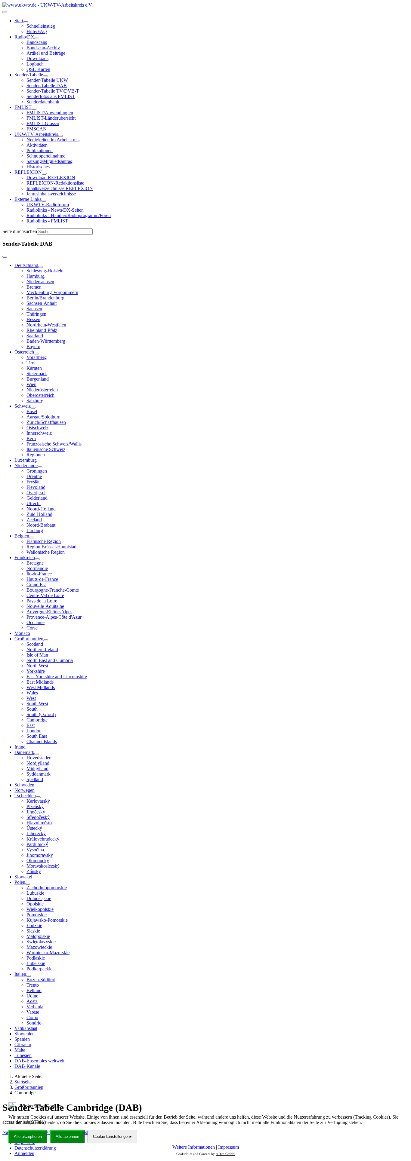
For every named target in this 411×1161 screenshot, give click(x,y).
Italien (20, 974)
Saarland (34, 335)
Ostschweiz (37, 427)
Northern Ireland (42, 649)
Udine (32, 995)
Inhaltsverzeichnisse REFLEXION (59, 188)
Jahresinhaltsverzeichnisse (51, 193)
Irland (20, 746)
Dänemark (24, 752)
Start (18, 20)
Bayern (33, 346)
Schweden (24, 784)
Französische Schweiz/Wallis (54, 443)
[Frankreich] (37, 559)
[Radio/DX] (36, 38)
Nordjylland (37, 763)
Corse (32, 627)
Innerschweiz (39, 433)
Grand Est (36, 584)
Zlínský (33, 871)
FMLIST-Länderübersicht (51, 118)
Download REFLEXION (50, 177)
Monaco (22, 633)
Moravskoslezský (43, 865)
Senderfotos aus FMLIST (50, 96)
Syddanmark (38, 774)
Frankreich (24, 557)
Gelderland (37, 498)
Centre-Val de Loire (45, 595)
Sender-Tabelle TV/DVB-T (52, 90)
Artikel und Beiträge (45, 53)
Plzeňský (35, 806)
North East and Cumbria (49, 660)
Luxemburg (25, 460)
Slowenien (24, 1033)
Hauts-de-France (42, 579)
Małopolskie (38, 936)
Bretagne (35, 562)
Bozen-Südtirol (40, 979)
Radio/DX (24, 36)
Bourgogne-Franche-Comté (52, 590)
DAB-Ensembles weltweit (39, 1060)
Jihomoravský (39, 855)
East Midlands (40, 682)
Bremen (34, 286)
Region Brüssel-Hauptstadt (52, 546)
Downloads (37, 58)
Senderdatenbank (42, 101)
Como (32, 1017)
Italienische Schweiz (45, 449)
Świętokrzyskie (41, 941)
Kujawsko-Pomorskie (47, 920)
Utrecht (33, 503)
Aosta (32, 1001)
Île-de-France (39, 573)
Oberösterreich (40, 395)
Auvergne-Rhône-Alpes (49, 611)
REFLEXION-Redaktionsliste (55, 182)
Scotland (34, 644)
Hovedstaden (38, 757)
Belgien (21, 535)
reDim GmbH (225, 1154)
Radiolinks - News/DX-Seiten (55, 210)
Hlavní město (39, 822)
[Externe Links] (43, 201)
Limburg (34, 530)
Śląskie (33, 930)
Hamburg (35, 276)
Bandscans (36, 42)
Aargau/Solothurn (43, 416)
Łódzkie (34, 925)
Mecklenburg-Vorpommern (52, 292)
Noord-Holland (41, 508)
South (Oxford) (41, 714)
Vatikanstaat (25, 1028)
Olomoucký (37, 860)
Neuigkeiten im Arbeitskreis (52, 139)
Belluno (34, 990)
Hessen (33, 319)
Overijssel (35, 492)
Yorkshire (35, 671)
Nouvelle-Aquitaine (45, 606)
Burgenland (37, 378)
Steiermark (36, 373)
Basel (31, 411)
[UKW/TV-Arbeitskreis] (60, 136)
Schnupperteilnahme (45, 155)
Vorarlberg (36, 357)
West (31, 698)
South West (37, 703)
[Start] (25, 22)
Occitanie (35, 622)
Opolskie (35, 903)
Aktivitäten (37, 145)
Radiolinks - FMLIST (47, 220)
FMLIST (23, 107)
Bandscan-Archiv (43, 47)
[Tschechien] (38, 797)
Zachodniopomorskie (46, 887)
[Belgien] (31, 537)
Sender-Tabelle (28, 74)
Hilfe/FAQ (36, 31)
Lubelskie (35, 963)
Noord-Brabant (40, 525)
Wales (32, 692)
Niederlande (26, 465)
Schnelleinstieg (40, 26)
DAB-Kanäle (27, 1066)
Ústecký (34, 828)
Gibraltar (22, 1044)
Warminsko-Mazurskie (48, 952)
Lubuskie (35, 893)
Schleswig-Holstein (44, 270)
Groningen (36, 470)
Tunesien (23, 1055)
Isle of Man (37, 654)
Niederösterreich (42, 389)
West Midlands (40, 687)
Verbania (34, 1006)
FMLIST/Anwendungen (49, 112)
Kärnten (34, 368)
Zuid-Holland (39, 514)
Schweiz (22, 406)
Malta (19, 1049)
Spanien (22, 1039)
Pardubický (37, 844)
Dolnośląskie (38, 898)
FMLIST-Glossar (42, 123)
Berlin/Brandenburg (45, 297)
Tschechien (25, 795)
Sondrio (34, 1022)
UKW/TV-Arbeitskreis (36, 134)
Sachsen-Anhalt (41, 303)
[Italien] (28, 976)
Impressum (228, 1147)
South (32, 709)
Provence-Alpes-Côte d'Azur (54, 617)
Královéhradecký (42, 838)
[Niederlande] (40, 467)
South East (36, 736)
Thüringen (36, 314)
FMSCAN (36, 128)
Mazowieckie (39, 947)
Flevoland (35, 487)
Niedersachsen (40, 281)
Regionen (35, 454)
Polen (19, 882)
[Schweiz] (33, 408)
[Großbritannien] (45, 640)
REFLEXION (28, 172)
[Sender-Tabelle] (45, 76)
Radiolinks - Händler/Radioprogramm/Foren (68, 215)
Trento (32, 985)
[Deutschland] (40, 267)
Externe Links (27, 199)
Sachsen (34, 308)
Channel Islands (41, 741)
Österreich (24, 351)
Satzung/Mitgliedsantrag (49, 161)
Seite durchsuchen (19, 231)
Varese (32, 1012)
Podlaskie (35, 957)
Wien (31, 384)
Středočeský (38, 817)
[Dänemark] (36, 754)
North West (37, 665)
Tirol (31, 362)
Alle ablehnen (67, 1136)
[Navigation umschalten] (4, 12)
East (30, 725)
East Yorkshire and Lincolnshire (56, 676)
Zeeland (34, 519)
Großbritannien (28, 638)
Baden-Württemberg (45, 341)
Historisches (38, 166)
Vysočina (35, 849)
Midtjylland (37, 768)
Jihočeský (35, 811)
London (34, 730)
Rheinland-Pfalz (41, 330)
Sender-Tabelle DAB (46, 85)
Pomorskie (36, 914)
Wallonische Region (45, 552)
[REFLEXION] (44, 174)
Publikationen (39, 150)
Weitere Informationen (193, 1147)
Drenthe (34, 476)
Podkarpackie (39, 968)
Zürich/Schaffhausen (46, 422)
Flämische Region (43, 541)
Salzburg (34, 400)
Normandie (37, 568)
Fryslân (33, 481)
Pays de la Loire (41, 600)
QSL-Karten (38, 69)
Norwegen (24, 790)
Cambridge (37, 719)
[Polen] (27, 884)
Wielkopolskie (40, 909)
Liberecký (36, 833)
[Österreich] (36, 353)
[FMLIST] (34, 109)
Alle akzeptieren (28, 1136)
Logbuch (35, 63)
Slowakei (23, 876)
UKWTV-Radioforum (47, 204)
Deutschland (26, 265)
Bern (31, 438)
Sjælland (34, 779)
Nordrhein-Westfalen (46, 324)
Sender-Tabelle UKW (47, 80)
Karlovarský (38, 801)
